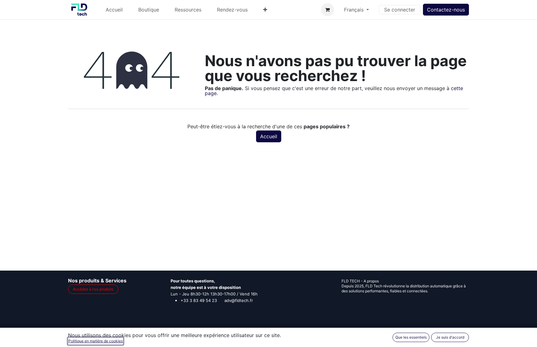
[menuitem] (114, 9)
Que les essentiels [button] (411, 337)
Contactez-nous (446, 10)
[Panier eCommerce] (327, 9)
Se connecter (399, 10)
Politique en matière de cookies (95, 341)
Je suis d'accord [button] (450, 337)
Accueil (268, 136)
